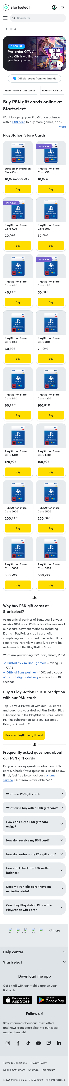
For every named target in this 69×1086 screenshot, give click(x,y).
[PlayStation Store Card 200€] (18, 492)
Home (13, 28)
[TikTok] (28, 1059)
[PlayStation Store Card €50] (51, 266)
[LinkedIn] (58, 1059)
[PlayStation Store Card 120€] (18, 435)
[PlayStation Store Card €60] (18, 322)
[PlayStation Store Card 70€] (51, 322)
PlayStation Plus (52, 90)
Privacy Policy (38, 1079)
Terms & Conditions (15, 1079)
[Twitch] (48, 1059)
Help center (13, 968)
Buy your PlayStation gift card (24, 735)
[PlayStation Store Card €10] (51, 153)
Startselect (12, 978)
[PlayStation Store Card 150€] (51, 435)
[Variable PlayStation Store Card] (18, 153)
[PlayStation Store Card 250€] (51, 492)
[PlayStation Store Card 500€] (51, 548)
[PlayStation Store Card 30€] (51, 209)
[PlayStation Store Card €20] (18, 209)
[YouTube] (38, 1059)
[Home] (6, 29)
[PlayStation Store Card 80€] (18, 379)
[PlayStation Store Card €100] (51, 379)
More (62, 126)
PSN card (18, 122)
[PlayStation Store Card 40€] (18, 266)
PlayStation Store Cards (20, 90)
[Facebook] (18, 1059)
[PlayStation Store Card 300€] (18, 548)
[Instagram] (8, 1059)
